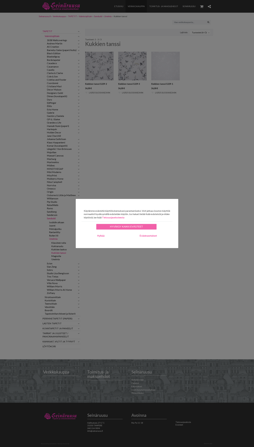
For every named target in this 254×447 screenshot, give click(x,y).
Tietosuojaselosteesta (113, 217)
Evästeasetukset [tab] (148, 236)
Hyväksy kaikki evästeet (126, 226)
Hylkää (101, 236)
